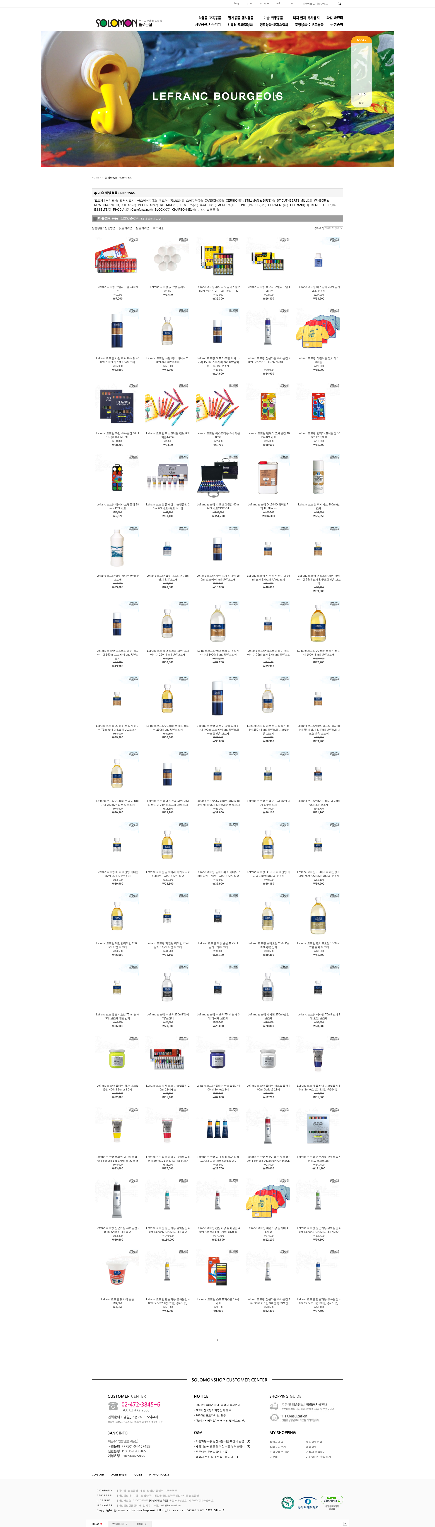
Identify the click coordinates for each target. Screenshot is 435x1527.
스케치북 (194, 200)
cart (277, 3)
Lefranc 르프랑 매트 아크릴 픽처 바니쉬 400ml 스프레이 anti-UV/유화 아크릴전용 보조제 (218, 729)
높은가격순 (143, 228)
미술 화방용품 (110, 177)
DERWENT (278, 205)
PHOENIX (148, 205)
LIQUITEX (126, 205)
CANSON (214, 200)
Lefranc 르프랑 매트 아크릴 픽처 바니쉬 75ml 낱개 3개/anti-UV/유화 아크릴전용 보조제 (318, 729)
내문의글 (275, 1457)
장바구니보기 (278, 1447)
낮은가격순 (126, 228)
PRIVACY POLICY (159, 1474)
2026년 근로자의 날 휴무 (211, 1415)
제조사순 (158, 228)
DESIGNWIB (215, 1510)
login (237, 3)
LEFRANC (126, 177)
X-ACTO (208, 205)
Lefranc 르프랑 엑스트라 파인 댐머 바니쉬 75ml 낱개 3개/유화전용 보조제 (319, 579)
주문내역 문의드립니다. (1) (212, 1451)
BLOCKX (162, 209)
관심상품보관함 (279, 1452)
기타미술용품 (208, 209)
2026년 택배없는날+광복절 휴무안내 (218, 1405)
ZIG (260, 205)
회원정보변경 (314, 1442)
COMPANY (98, 1474)
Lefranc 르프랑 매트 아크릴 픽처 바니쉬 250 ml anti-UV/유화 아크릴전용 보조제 (268, 729)
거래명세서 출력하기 (318, 1457)
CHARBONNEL (184, 209)
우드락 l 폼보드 (171, 200)
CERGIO (234, 200)
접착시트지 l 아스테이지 (138, 200)
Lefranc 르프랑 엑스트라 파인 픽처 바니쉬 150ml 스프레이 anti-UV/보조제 (118, 654)
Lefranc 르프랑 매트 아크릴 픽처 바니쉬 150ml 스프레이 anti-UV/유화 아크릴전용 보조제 (218, 362)
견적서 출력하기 (316, 1452)
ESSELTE (102, 209)
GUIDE (138, 1474)
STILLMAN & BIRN (259, 200)
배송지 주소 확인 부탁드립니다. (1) (217, 1457)
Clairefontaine (142, 209)
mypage (263, 3)
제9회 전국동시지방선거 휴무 (213, 1410)
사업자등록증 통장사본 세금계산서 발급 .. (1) (223, 1441)
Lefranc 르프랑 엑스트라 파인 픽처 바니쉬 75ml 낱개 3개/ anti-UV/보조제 (268, 654)
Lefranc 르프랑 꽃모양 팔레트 (168, 287)
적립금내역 (276, 1442)
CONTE (245, 205)
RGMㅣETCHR (323, 205)
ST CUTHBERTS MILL (294, 200)
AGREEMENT (119, 1474)
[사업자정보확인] (158, 1500)
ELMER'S (189, 205)
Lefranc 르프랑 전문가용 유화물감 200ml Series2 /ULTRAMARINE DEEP (268, 362)
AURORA (226, 205)
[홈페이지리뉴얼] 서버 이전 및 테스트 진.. (220, 1420)
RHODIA (121, 209)
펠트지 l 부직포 (106, 200)
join (249, 3)
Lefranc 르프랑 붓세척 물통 (117, 1299)
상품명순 (110, 228)
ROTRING (169, 205)
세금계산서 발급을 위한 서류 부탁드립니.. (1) (223, 1446)
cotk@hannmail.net (170, 1505)
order (289, 3)
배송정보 (311, 1447)
